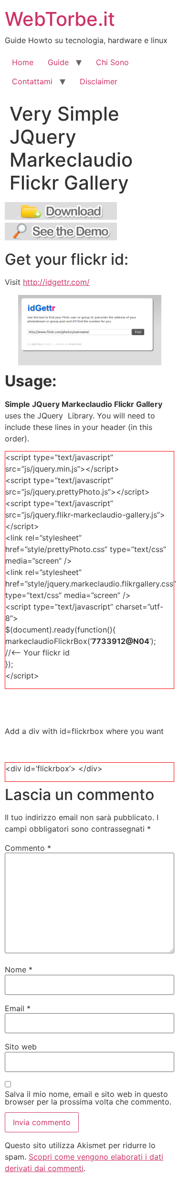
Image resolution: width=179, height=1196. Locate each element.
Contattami (32, 81)
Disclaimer (98, 81)
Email (18, 1008)
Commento (28, 848)
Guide (58, 62)
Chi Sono (112, 62)
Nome (18, 969)
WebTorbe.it (60, 19)
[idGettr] (89, 330)
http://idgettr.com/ (56, 282)
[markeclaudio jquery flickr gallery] (61, 217)
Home (22, 62)
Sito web (21, 1046)
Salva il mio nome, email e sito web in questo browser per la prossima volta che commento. (88, 1098)
